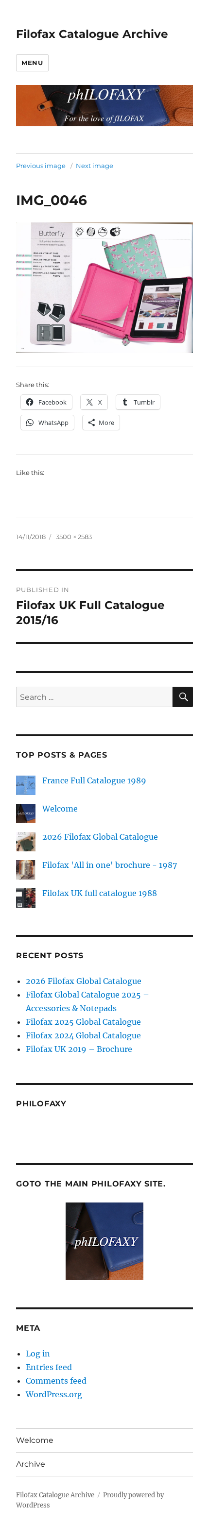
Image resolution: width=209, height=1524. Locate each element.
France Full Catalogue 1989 (94, 780)
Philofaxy (41, 1103)
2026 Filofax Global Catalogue (100, 837)
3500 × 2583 (74, 537)
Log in (38, 1353)
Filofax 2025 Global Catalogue (83, 1022)
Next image (94, 165)
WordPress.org (54, 1394)
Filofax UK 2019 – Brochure (79, 1049)
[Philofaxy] (104, 1241)
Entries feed (49, 1367)
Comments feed (56, 1381)
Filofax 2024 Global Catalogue (83, 1035)
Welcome (60, 808)
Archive (30, 1464)
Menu (32, 63)
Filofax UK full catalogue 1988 (99, 893)
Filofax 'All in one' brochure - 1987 (109, 865)
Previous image (41, 165)
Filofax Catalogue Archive (92, 34)
